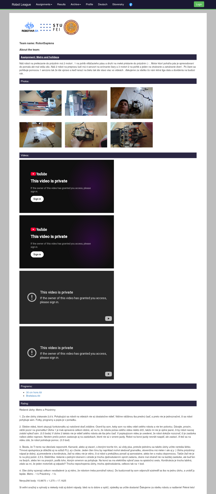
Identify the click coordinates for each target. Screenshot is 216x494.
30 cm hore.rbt (34, 392)
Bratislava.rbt (33, 395)
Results (61, 4)
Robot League (21, 4)
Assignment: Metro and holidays (40, 57)
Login (199, 4)
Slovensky (118, 4)
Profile (89, 4)
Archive (75, 4)
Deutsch (102, 4)
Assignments (43, 4)
